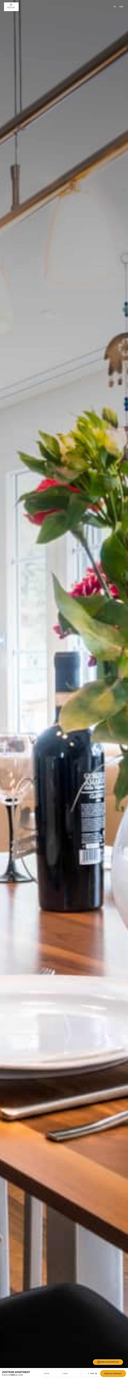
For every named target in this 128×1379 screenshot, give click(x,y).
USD (121, 6)
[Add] (96, 1373)
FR (115, 6)
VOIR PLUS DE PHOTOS (109, 1362)
